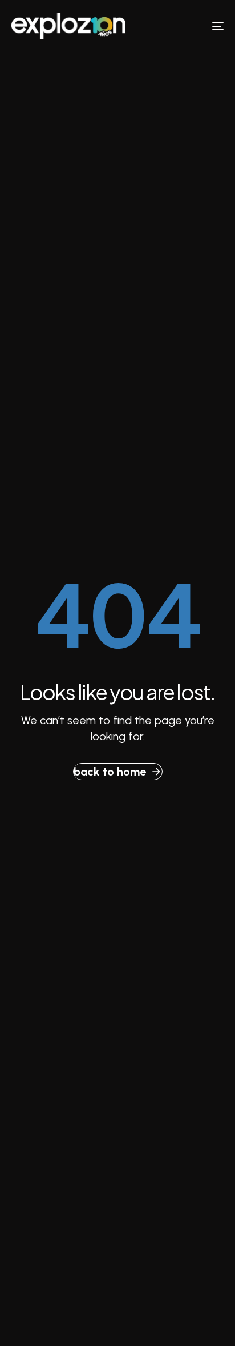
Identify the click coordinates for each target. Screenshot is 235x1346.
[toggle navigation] (188, 26)
